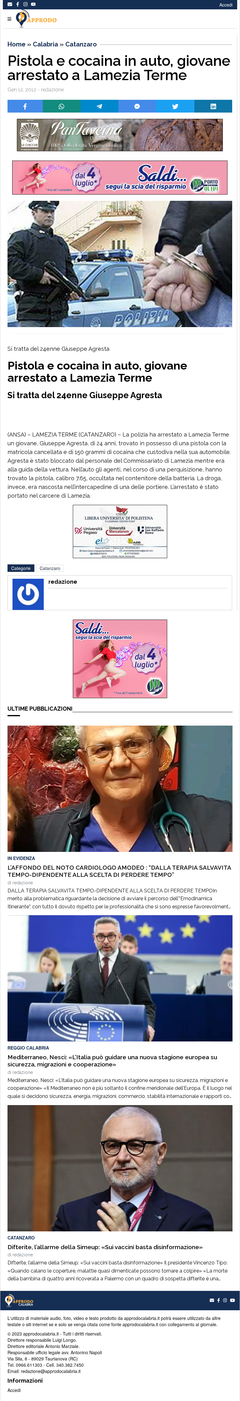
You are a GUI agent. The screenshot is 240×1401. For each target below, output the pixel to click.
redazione (22, 882)
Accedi (225, 5)
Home (17, 44)
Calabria (45, 44)
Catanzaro (81, 44)
